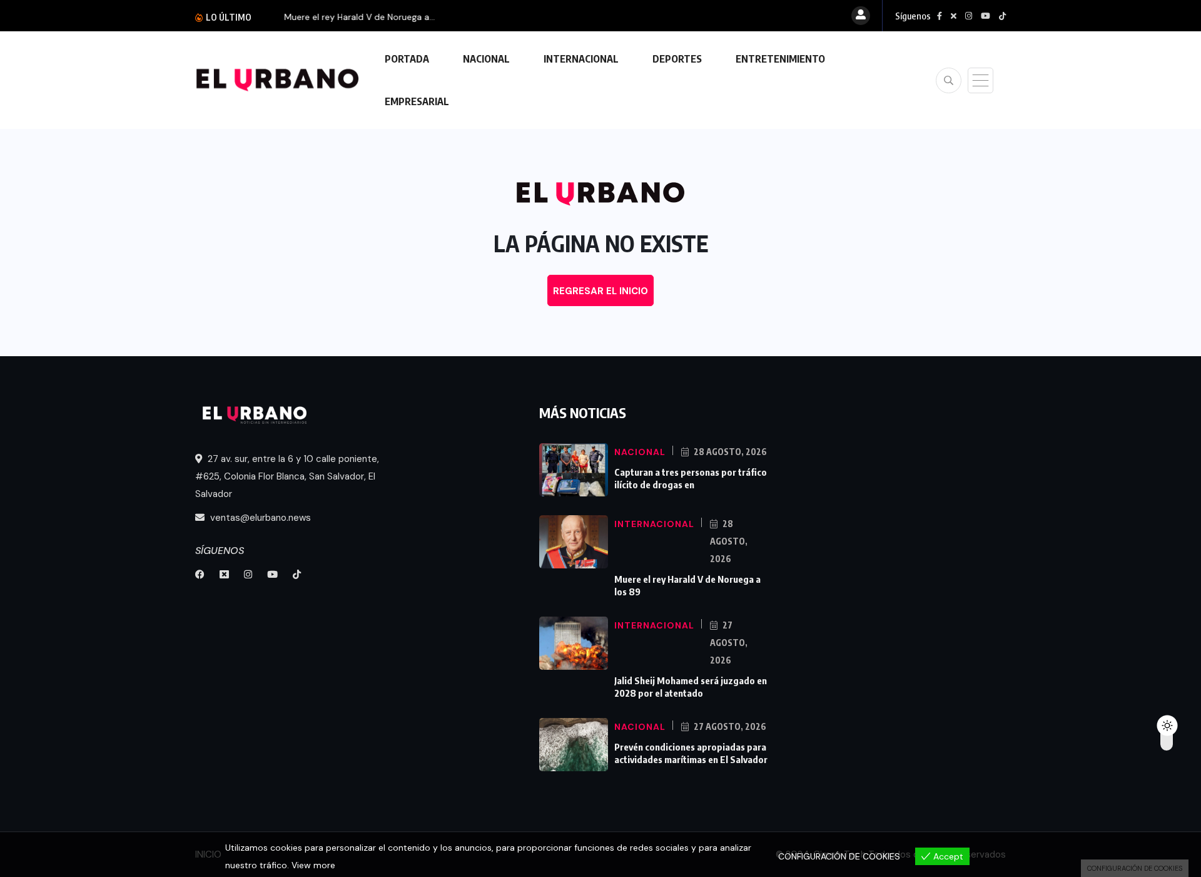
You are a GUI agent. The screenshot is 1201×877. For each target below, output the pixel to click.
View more (313, 865)
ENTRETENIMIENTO (780, 59)
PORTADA (407, 59)
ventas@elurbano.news (259, 517)
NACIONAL (486, 59)
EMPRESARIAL (417, 101)
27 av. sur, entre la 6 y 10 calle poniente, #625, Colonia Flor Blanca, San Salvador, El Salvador (287, 476)
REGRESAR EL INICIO (600, 291)
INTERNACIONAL (581, 59)
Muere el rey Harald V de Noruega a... (345, 17)
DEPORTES (677, 59)
